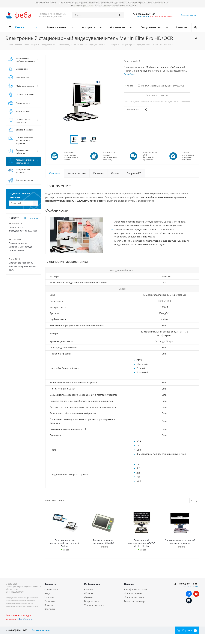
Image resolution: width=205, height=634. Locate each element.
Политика (49, 601)
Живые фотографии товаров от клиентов (188, 156)
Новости (49, 597)
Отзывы (88, 597)
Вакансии (49, 604)
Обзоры (88, 593)
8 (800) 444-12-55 (145, 14)
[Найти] (120, 15)
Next (196, 501)
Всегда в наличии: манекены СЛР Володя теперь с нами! (20, 247)
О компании (51, 589)
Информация (92, 583)
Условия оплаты (133, 593)
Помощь (129, 583)
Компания (50, 583)
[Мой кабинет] (195, 27)
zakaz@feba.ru (143, 16)
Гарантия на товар (134, 601)
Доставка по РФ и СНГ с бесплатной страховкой (150, 156)
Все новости (31, 218)
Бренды (88, 589)
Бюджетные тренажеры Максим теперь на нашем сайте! (22, 266)
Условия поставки (94, 604)
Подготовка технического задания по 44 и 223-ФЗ (70, 156)
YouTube (196, 594)
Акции (47, 593)
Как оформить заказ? (135, 589)
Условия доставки (134, 597)
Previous (192, 501)
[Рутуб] (189, 600)
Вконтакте (189, 594)
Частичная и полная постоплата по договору (110, 156)
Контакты (49, 608)
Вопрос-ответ (91, 601)
